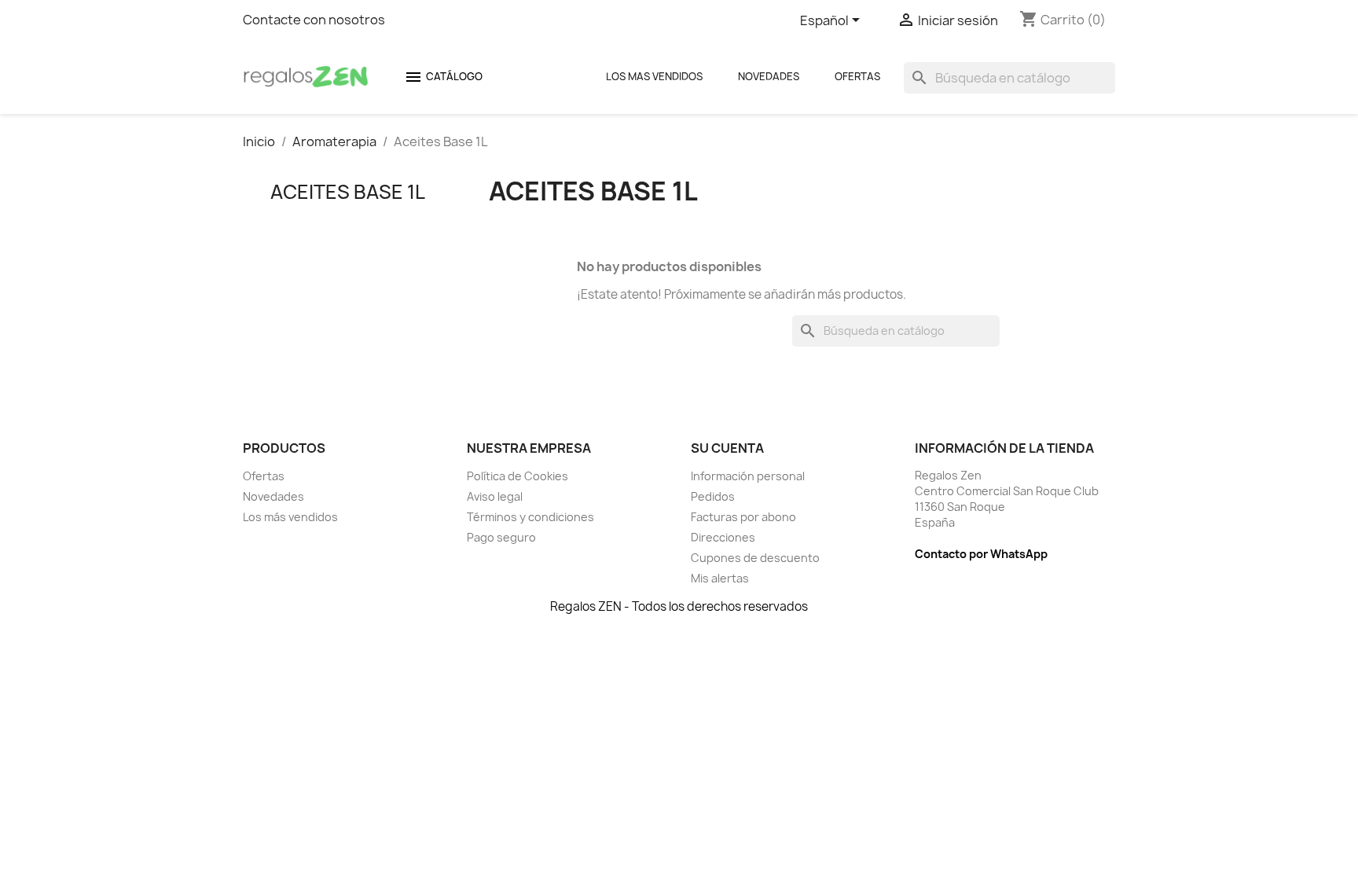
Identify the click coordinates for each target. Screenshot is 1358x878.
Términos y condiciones (530, 516)
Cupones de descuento (755, 557)
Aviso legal (495, 496)
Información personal (748, 475)
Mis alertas (720, 578)
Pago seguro (501, 537)
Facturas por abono (743, 516)
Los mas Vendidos (654, 76)
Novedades (768, 76)
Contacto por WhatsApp (981, 553)
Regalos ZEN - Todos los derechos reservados (679, 606)
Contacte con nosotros (314, 19)
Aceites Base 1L (347, 191)
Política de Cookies (517, 475)
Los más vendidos (290, 516)
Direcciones (723, 537)
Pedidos (713, 496)
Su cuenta (727, 448)
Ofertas (857, 76)
